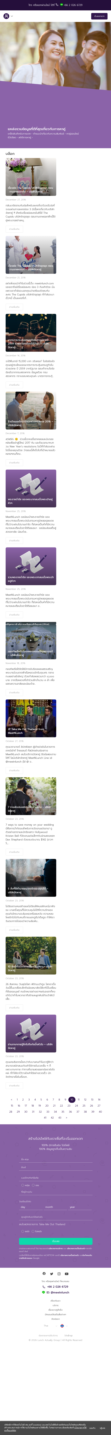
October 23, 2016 (15, 819)
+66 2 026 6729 (57, 1287)
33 (47, 1112)
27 (99, 1106)
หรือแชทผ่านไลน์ (42, 5)
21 (54, 1106)
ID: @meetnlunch (58, 1293)
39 (92, 1112)
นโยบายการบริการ (56, 1248)
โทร (31, 5)
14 (99, 1100)
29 (18, 1112)
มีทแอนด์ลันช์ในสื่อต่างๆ (55, 1314)
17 (26, 1106)
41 (45, 1118)
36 (70, 1112)
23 (68, 1106)
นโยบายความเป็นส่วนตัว (76, 1248)
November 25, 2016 (16, 511)
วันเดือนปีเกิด (25, 1201)
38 (85, 1112)
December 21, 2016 (16, 277)
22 (61, 1106)
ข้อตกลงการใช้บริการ (48, 1335)
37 (77, 1112)
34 (55, 1112)
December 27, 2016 (16, 199)
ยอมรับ (92, 1428)
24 (76, 1106)
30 (25, 1112)
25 (84, 1106)
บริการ (56, 1305)
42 (52, 1118)
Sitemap (68, 1335)
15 (12, 1106)
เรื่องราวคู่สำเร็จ (55, 1309)
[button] (50, 1325)
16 (19, 1106)
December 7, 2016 (15, 433)
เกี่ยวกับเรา (55, 1300)
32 (40, 1112)
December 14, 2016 (15, 355)
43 (59, 1118)
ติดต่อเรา (55, 1319)
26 (91, 1106)
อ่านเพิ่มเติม (14, 229)
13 (92, 1100)
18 (33, 1106)
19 (39, 1106)
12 (85, 1100)
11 (78, 1100)
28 (10, 1112)
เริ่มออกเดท (99, 16)
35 (62, 1112)
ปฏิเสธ (102, 1428)
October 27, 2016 (15, 741)
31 (33, 1112)
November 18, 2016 (15, 663)
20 (46, 1106)
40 (100, 1112)
